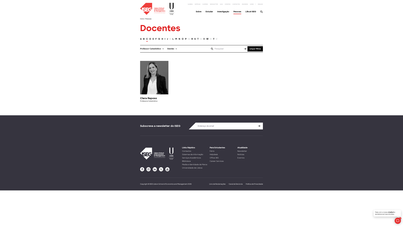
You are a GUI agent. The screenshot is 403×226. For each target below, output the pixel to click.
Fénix (212, 151)
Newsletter (214, 4)
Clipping (205, 4)
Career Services (217, 161)
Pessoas (237, 11)
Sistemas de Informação (192, 154)
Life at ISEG (250, 11)
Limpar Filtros (255, 49)
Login (252, 4)
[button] (152, 48)
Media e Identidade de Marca (194, 164)
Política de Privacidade (254, 184)
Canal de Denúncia (236, 184)
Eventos (227, 4)
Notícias (197, 4)
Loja (221, 4)
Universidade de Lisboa (192, 168)
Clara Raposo (148, 98)
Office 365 (214, 158)
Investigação (223, 11)
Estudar (209, 11)
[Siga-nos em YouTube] (167, 169)
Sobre (198, 11)
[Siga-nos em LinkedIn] (155, 169)
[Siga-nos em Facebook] (142, 169)
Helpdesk (245, 4)
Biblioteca (186, 161)
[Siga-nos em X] (161, 169)
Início (142, 19)
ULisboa (190, 4)
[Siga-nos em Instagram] (148, 169)
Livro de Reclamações (217, 184)
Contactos (236, 4)
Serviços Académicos (191, 158)
